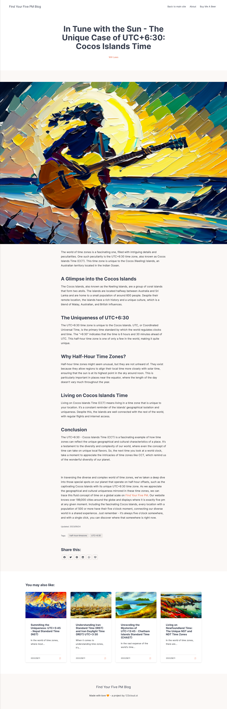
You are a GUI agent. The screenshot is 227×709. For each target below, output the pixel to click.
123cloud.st (131, 695)
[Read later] (60, 658)
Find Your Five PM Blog (25, 6)
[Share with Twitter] (70, 557)
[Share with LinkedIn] (82, 557)
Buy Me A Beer (208, 6)
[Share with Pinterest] (76, 557)
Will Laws (113, 57)
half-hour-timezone (78, 535)
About (193, 6)
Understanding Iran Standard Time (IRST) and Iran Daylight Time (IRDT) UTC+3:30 (90, 629)
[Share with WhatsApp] (89, 557)
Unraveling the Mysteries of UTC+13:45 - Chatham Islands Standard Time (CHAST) (135, 631)
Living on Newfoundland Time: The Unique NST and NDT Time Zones (179, 629)
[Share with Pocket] (95, 557)
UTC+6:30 (96, 535)
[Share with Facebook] (64, 557)
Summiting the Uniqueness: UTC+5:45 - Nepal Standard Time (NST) (46, 629)
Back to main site (176, 6)
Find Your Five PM (136, 495)
